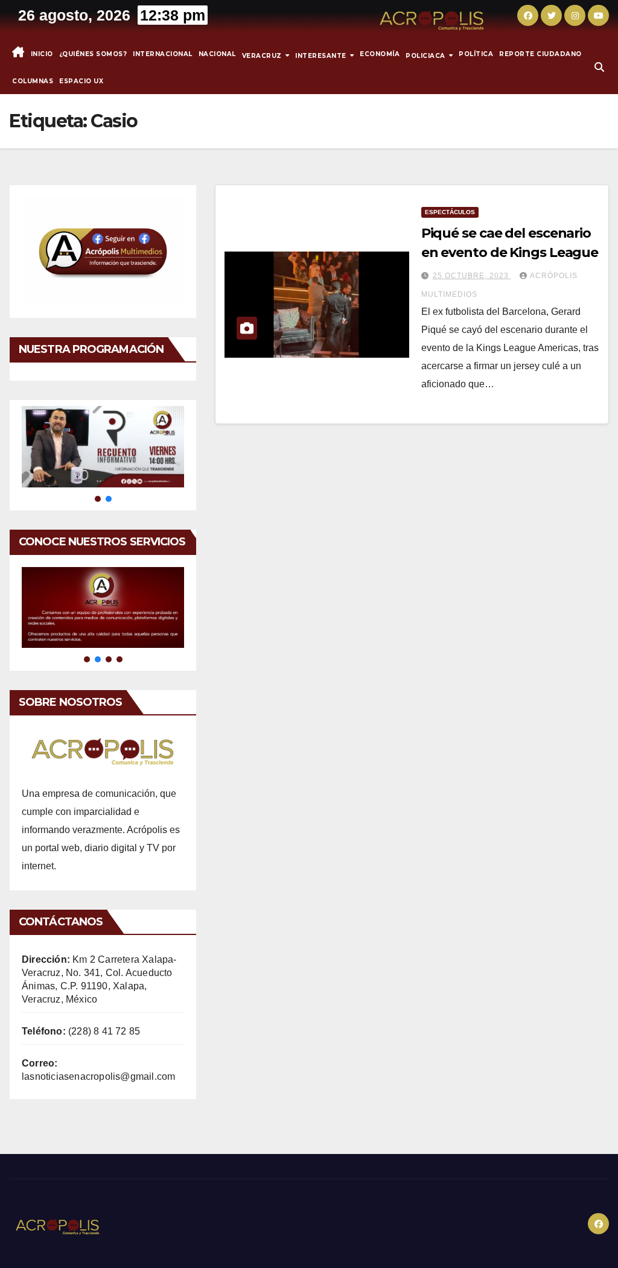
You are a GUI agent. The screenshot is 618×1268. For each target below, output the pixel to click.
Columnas (32, 81)
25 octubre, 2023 (472, 275)
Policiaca (426, 55)
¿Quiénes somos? (93, 54)
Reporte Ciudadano (540, 54)
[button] (599, 67)
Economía (380, 54)
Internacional (163, 54)
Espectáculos (450, 212)
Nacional (217, 54)
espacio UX (81, 81)
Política (476, 54)
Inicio (42, 54)
